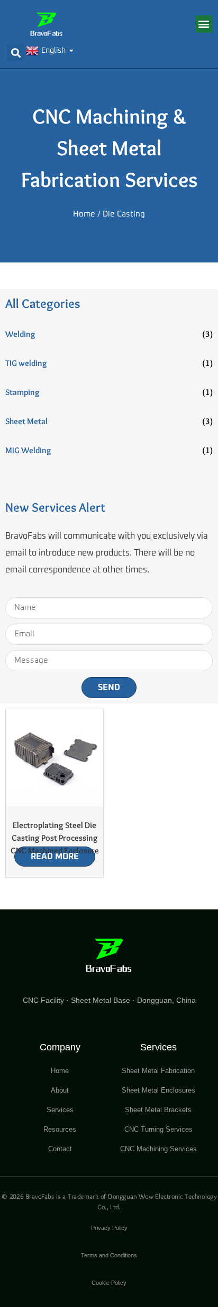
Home (84, 214)
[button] (204, 24)
